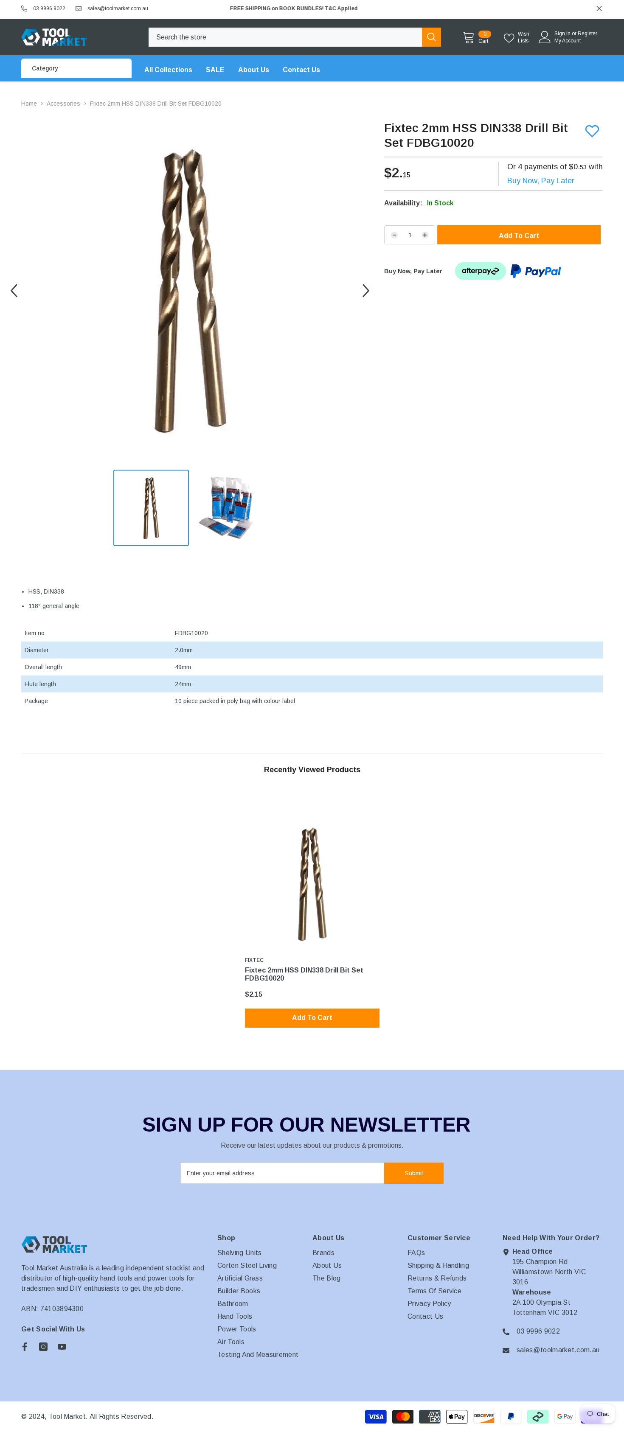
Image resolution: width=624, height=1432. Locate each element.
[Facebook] (25, 1347)
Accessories (63, 103)
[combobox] (285, 37)
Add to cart (523, 235)
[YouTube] (62, 1347)
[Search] (295, 37)
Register (587, 33)
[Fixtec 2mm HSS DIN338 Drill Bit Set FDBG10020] (312, 884)
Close (599, 8)
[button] (13, 290)
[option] (413, 8)
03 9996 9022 (49, 8)
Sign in (562, 33)
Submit (414, 1173)
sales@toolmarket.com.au (117, 8)
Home (29, 103)
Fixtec (254, 960)
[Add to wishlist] (592, 131)
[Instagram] (43, 1347)
